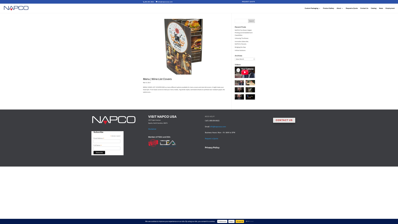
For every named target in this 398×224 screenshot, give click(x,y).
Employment (390, 8)
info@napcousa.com (218, 126)
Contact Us (364, 8)
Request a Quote (352, 8)
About (339, 8)
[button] (239, 83)
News (381, 8)
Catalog (373, 8)
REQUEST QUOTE (248, 1)
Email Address (98, 138)
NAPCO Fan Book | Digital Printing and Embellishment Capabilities (243, 32)
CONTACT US (284, 120)
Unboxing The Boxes (241, 38)
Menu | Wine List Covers (157, 79)
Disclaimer (152, 129)
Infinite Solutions (240, 50)
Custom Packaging (311, 8)
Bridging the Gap (240, 47)
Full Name (97, 145)
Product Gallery (328, 8)
